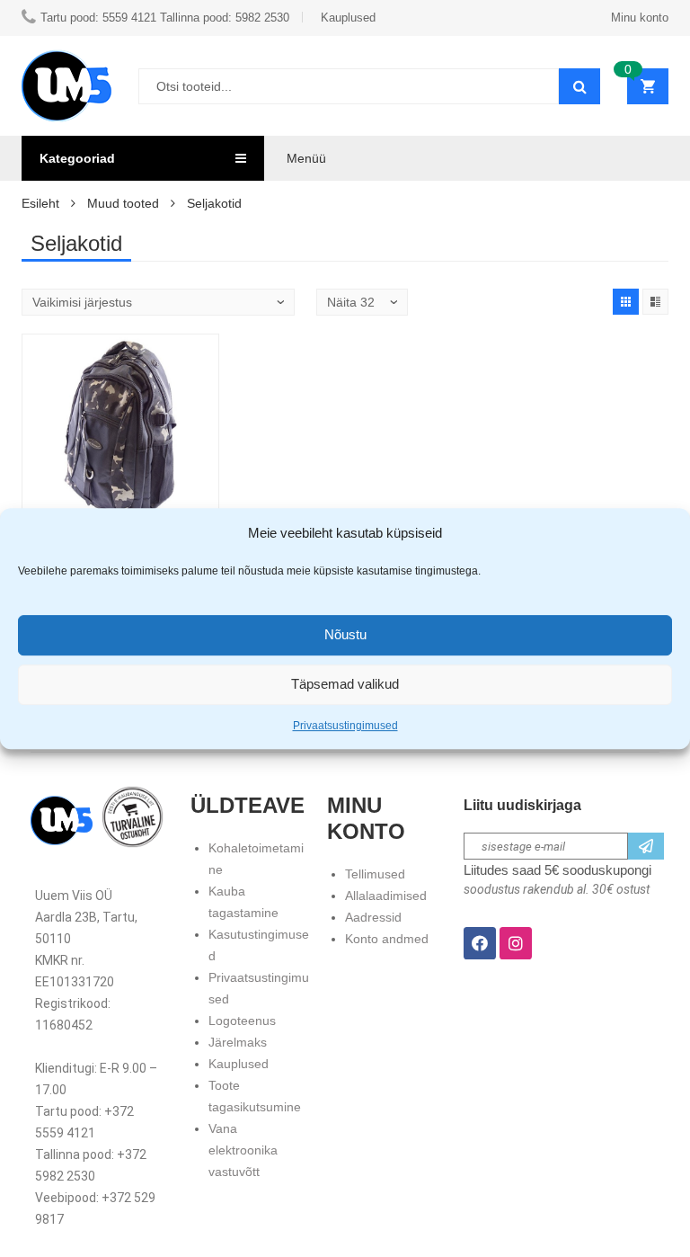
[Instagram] (516, 943)
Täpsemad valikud (345, 683)
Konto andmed (387, 939)
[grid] (626, 302)
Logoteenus (242, 1020)
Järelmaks (237, 1042)
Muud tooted (123, 203)
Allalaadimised (386, 895)
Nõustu (345, 634)
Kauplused (238, 1063)
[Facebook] (480, 943)
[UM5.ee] (66, 85)
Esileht (40, 203)
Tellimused (375, 874)
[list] (655, 302)
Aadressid (373, 917)
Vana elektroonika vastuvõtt (243, 1150)
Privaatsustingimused (345, 725)
